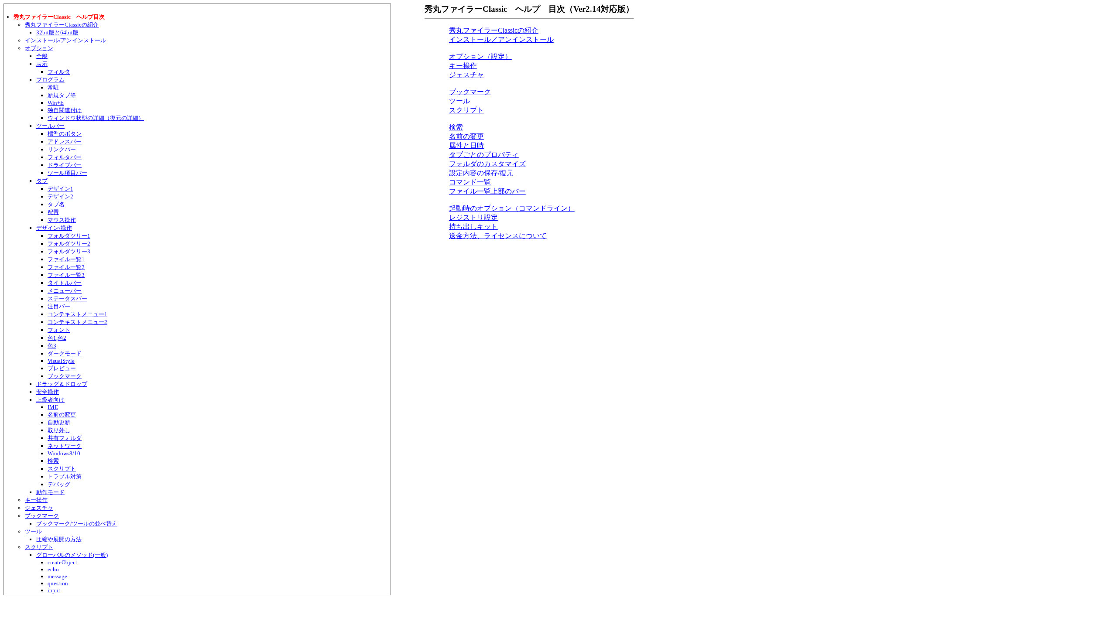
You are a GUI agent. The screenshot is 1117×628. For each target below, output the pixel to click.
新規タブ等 (62, 95)
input (54, 590)
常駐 (53, 87)
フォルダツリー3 (69, 251)
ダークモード (65, 353)
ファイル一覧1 (66, 259)
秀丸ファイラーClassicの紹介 (62, 24)
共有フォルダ (65, 438)
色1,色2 (57, 337)
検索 (53, 460)
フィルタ (59, 71)
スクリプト (62, 468)
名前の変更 (62, 414)
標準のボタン (65, 133)
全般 (42, 56)
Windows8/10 (64, 453)
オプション (39, 48)
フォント (59, 330)
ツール (33, 531)
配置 (53, 212)
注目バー (59, 306)
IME (53, 407)
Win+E (56, 102)
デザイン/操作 (54, 228)
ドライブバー (65, 165)
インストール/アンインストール (65, 40)
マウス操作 (62, 220)
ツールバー (50, 126)
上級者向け (50, 399)
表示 (42, 64)
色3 (52, 345)
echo (53, 569)
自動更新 (59, 422)
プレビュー (62, 368)
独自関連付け (65, 110)
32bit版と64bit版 (57, 32)
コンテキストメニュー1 (77, 314)
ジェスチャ (39, 508)
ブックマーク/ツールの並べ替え (76, 523)
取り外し (59, 430)
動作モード (50, 492)
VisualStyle (61, 361)
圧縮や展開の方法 (59, 539)
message (57, 576)
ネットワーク (65, 446)
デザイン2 (60, 196)
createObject (62, 562)
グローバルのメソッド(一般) (72, 555)
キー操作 (36, 500)
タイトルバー (65, 283)
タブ (42, 180)
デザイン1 (60, 188)
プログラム (50, 79)
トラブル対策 (65, 476)
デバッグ (59, 484)
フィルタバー (65, 157)
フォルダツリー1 (69, 235)
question (58, 583)
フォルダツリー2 (69, 243)
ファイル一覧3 (66, 275)
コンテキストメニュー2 (77, 322)
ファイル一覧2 (66, 267)
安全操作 (47, 392)
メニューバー (65, 290)
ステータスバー (67, 298)
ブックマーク (65, 376)
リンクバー (62, 149)
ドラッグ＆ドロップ (61, 384)
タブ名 (56, 204)
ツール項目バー (67, 173)
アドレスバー (65, 141)
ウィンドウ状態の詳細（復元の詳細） (96, 118)
